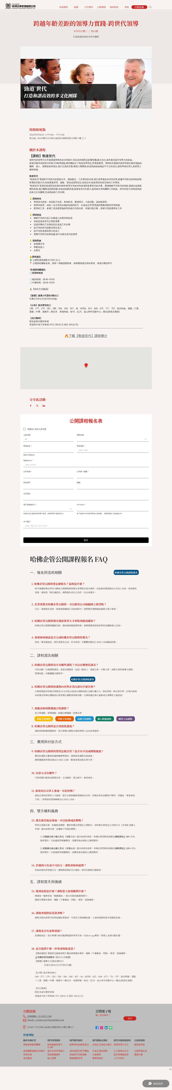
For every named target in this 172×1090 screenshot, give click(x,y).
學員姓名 (27, 446)
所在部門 (26, 482)
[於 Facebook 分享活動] (30, 406)
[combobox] (113, 439)
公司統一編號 (83, 471)
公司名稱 (27, 471)
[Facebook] (97, 1027)
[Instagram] (101, 1027)
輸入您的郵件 (102, 1015)
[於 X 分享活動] (37, 406)
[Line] (110, 1027)
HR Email (81, 504)
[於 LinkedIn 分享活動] (44, 406)
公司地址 (26, 493)
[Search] (150, 7)
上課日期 (26, 435)
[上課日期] (26, 439)
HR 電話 (27, 521)
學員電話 (81, 446)
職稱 (78, 482)
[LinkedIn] (106, 1027)
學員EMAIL (28, 460)
